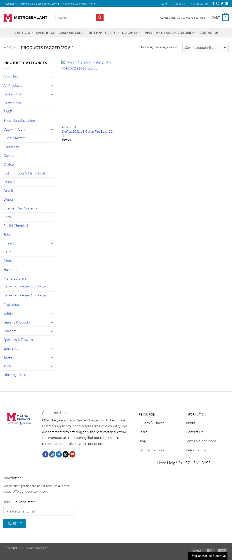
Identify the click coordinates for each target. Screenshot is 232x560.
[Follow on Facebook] (213, 3)
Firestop (95, 33)
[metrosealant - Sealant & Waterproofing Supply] (26, 18)
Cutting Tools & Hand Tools (24, 173)
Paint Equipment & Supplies (25, 287)
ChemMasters (14, 138)
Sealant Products (16, 322)
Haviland (10, 269)
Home (9, 47)
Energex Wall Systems (20, 208)
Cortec (8, 155)
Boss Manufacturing (19, 120)
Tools (7, 366)
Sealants (129, 33)
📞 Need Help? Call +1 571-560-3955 (182, 17)
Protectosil (12, 304)
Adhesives (22, 33)
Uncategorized (14, 374)
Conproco (11, 146)
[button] (164, 3)
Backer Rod (46, 33)
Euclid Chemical (15, 225)
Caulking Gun (70, 33)
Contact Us (209, 33)
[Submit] (100, 18)
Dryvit (8, 190)
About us (179, 3)
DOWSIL (10, 181)
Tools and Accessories (174, 33)
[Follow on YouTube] (72, 454)
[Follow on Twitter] (222, 3)
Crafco (8, 164)
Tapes (147, 33)
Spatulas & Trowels (18, 339)
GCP (7, 252)
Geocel (8, 260)
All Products (12, 85)
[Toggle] (52, 77)
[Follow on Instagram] (217, 3)
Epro (7, 216)
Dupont (9, 199)
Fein (6, 234)
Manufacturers (199, 3)
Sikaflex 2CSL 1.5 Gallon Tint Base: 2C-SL (87, 133)
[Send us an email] (226, 3)
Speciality (10, 348)
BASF (7, 111)
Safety (110, 33)
